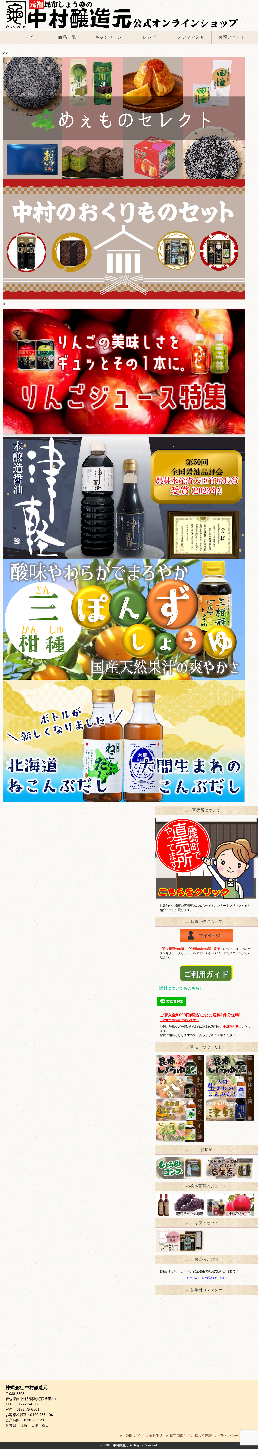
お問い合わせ (232, 37)
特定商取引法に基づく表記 (190, 1436)
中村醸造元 (120, 1445)
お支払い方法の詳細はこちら (206, 1278)
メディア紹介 (191, 37)
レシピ (149, 37)
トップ (26, 37)
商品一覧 (67, 37)
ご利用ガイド (133, 1436)
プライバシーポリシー (234, 1436)
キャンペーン (108, 37)
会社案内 (156, 1436)
